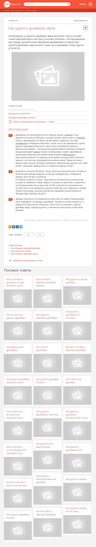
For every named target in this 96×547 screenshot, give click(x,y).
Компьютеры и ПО (18, 10)
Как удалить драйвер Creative (47, 381)
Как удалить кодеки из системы (76, 510)
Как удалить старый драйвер (76, 281)
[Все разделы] (90, 4)
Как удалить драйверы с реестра (47, 413)
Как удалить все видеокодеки (44, 445)
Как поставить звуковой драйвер (46, 513)
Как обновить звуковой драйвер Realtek (46, 282)
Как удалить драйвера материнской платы (77, 414)
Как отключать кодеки (21, 251)
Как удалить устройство (19, 113)
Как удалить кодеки (76, 479)
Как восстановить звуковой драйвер (76, 348)
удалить (81, 137)
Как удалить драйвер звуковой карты (17, 381)
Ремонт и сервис (31, 10)
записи (68, 134)
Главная (6, 10)
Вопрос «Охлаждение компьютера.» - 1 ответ (34, 121)
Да (29, 234)
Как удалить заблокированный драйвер (46, 479)
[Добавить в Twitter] (20, 226)
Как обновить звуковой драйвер (25, 248)
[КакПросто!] (12, 4)
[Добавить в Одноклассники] (10, 226)
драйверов (21, 143)
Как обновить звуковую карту (24, 253)
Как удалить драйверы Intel (74, 448)
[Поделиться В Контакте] (13, 226)
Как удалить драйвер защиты (17, 516)
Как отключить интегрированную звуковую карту (16, 450)
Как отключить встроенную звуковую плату (14, 414)
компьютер (68, 154)
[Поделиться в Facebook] (17, 226)
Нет (40, 234)
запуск (37, 151)
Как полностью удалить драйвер (15, 316)
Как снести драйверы (42, 348)
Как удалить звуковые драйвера (46, 316)
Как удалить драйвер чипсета (22, 117)
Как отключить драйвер (74, 381)
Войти (82, 4)
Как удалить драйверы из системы (73, 314)
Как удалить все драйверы (15, 348)
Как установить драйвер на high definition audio (15, 282)
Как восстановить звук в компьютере (16, 484)
